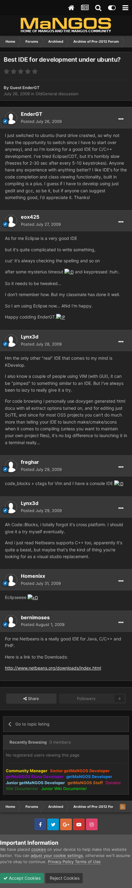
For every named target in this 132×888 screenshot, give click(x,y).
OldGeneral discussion (57, 93)
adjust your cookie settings (57, 855)
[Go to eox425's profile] (11, 221)
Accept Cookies (24, 878)
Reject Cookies (64, 878)
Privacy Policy (61, 861)
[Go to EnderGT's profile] (11, 118)
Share (33, 698)
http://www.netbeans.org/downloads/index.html (53, 668)
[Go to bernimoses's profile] (11, 621)
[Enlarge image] (69, 271)
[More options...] (121, 119)
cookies (38, 849)
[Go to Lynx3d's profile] (11, 340)
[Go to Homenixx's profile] (11, 580)
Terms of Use (88, 861)
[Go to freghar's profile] (11, 466)
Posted (41, 121)
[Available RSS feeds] (122, 806)
